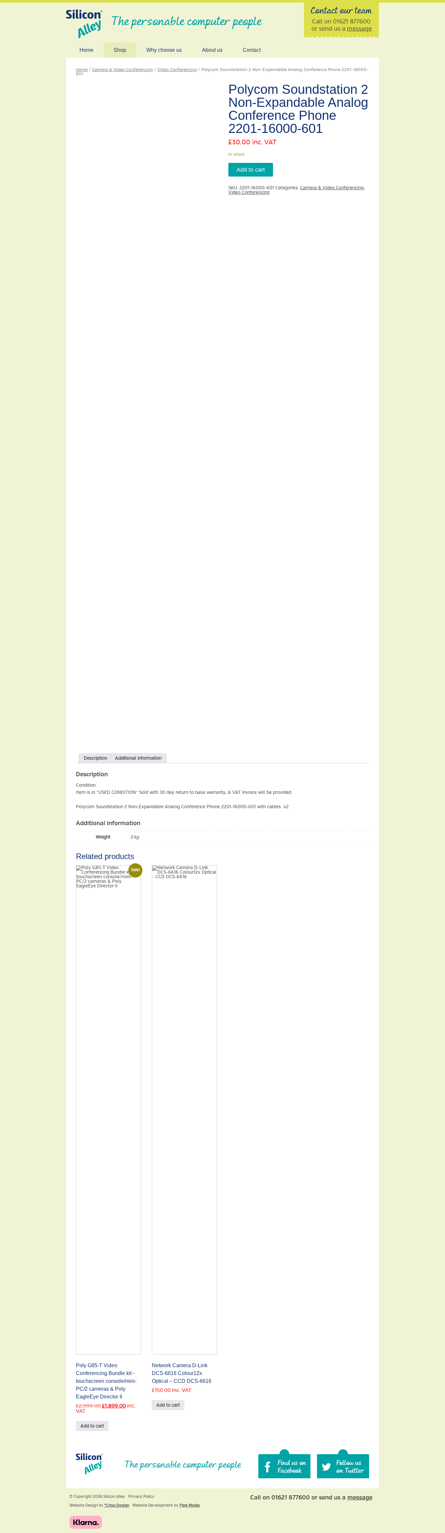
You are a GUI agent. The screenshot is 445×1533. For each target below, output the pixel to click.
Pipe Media (189, 1505)
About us (212, 50)
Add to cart (251, 169)
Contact (252, 50)
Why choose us (164, 50)
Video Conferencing (177, 69)
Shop (120, 50)
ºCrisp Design (116, 1505)
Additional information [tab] (138, 758)
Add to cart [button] (92, 1426)
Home (86, 50)
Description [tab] (95, 758)
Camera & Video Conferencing (122, 69)
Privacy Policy (141, 1496)
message (359, 28)
